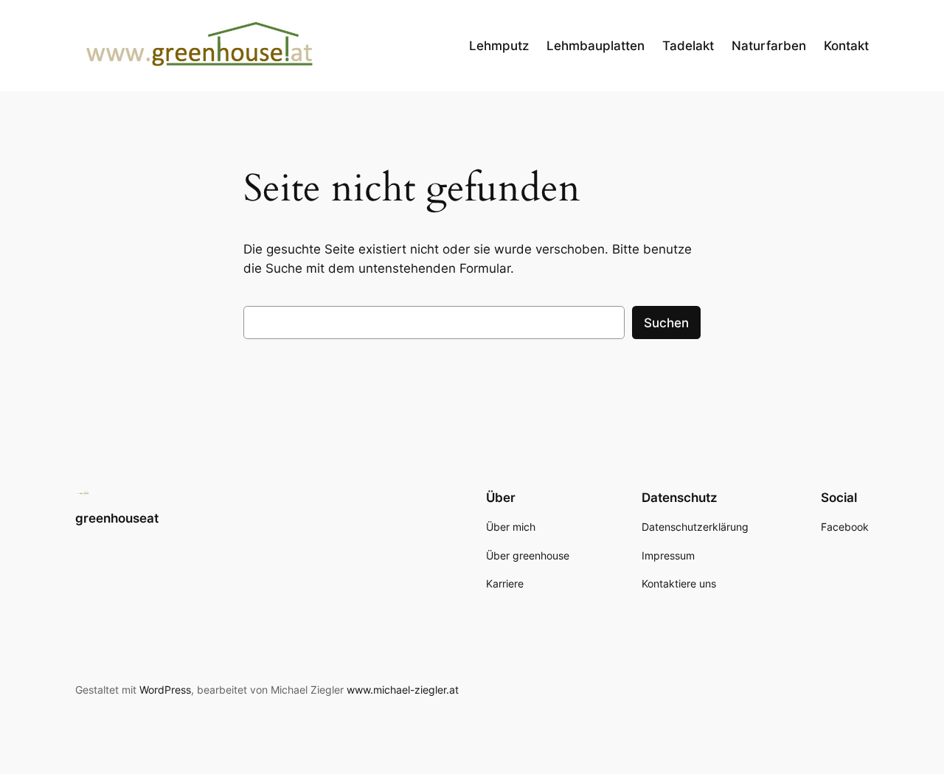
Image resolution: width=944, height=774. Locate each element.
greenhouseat (117, 518)
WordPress (165, 689)
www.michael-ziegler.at (403, 689)
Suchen (666, 322)
